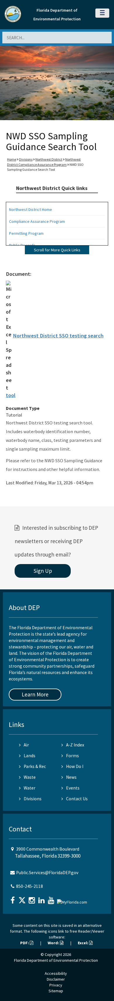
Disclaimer (56, 979)
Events (73, 788)
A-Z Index (75, 745)
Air (26, 745)
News (71, 777)
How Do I (74, 766)
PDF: (25, 942)
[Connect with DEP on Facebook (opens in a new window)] (13, 898)
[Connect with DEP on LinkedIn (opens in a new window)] (42, 898)
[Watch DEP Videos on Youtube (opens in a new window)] (51, 898)
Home (11, 159)
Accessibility (56, 973)
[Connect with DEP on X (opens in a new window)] (22, 898)
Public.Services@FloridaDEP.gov (47, 872)
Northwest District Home (30, 209)
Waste (30, 777)
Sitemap (56, 990)
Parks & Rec (35, 766)
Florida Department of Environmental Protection (56, 960)
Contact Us (77, 798)
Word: (54, 942)
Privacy (55, 985)
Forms (72, 755)
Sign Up (43, 570)
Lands (29, 755)
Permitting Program (26, 233)
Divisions (25, 159)
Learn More (35, 694)
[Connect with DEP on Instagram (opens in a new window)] (32, 898)
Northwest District (48, 159)
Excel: (83, 942)
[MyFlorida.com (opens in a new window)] (73, 899)
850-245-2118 (29, 886)
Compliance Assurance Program (37, 221)
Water (29, 788)
